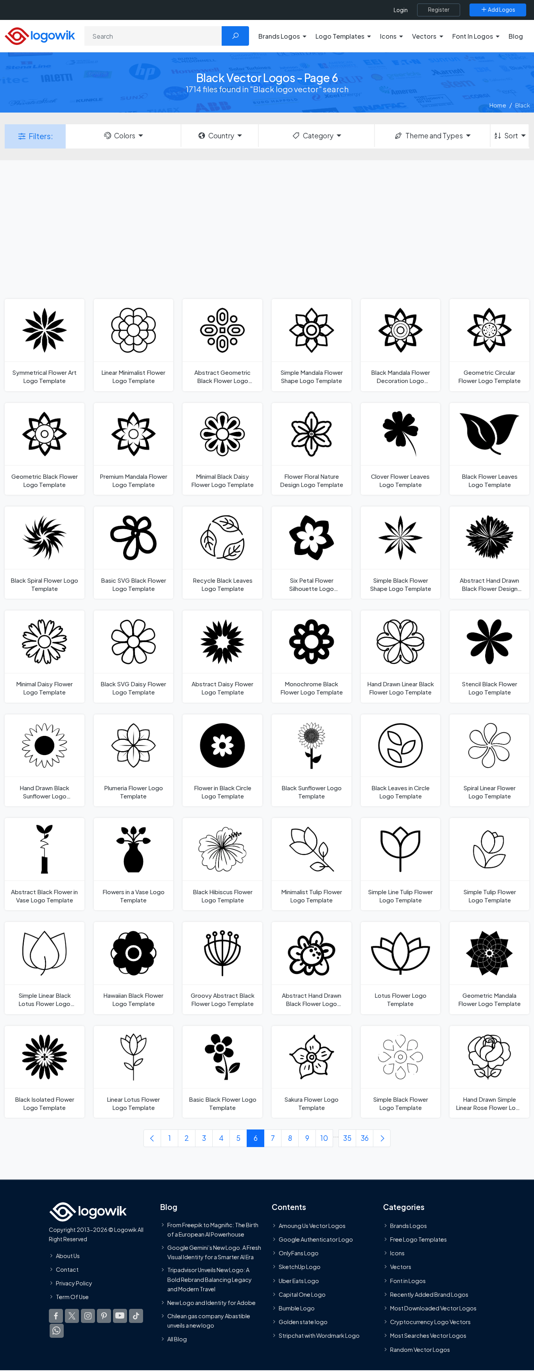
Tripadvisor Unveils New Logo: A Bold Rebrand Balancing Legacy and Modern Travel (209, 1280)
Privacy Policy (74, 1283)
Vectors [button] (424, 36)
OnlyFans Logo (299, 1253)
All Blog (177, 1339)
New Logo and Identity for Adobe (211, 1303)
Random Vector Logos (420, 1349)
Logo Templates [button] (339, 36)
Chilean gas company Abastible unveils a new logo (208, 1320)
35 (347, 1138)
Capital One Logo (302, 1294)
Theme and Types (434, 135)
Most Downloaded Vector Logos (433, 1308)
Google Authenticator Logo (316, 1239)
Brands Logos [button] (279, 36)
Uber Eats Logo (299, 1280)
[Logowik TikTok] (136, 1316)
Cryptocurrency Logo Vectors (430, 1322)
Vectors (400, 1267)
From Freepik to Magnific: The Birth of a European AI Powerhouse (212, 1229)
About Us (68, 1255)
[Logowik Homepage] (40, 35)
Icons (397, 1253)
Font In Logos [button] (472, 36)
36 (365, 1138)
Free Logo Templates (418, 1239)
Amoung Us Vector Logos (312, 1225)
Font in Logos (408, 1280)
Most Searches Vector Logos (428, 1335)
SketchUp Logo (300, 1267)
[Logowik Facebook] (56, 1316)
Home (497, 105)
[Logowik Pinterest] (104, 1316)
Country (221, 135)
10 (324, 1138)
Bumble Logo (297, 1308)
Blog (516, 36)
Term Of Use (72, 1296)
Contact (67, 1269)
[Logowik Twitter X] (72, 1316)
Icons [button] (388, 36)
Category (318, 135)
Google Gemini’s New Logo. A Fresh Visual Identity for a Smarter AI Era (214, 1252)
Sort (511, 135)
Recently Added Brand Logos (429, 1294)
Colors (124, 135)
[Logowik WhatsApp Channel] (57, 1331)
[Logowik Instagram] (88, 1316)
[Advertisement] (267, 228)
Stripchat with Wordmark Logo (319, 1335)
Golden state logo (303, 1322)
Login (401, 10)
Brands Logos (408, 1225)
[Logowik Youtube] (120, 1316)
